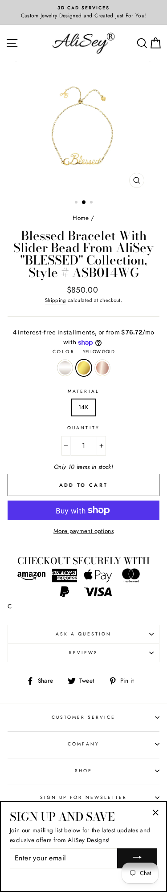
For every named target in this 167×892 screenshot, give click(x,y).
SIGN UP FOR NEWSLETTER (83, 797)
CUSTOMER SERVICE (84, 717)
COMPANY (83, 744)
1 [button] (77, 203)
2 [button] (84, 202)
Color (83, 351)
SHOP (83, 770)
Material (83, 391)
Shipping (55, 300)
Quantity (83, 427)
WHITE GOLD (65, 368)
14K (83, 407)
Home (81, 217)
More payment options (83, 530)
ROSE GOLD (102, 368)
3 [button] (92, 203)
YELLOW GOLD (83, 368)
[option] (83, 12)
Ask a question (83, 634)
